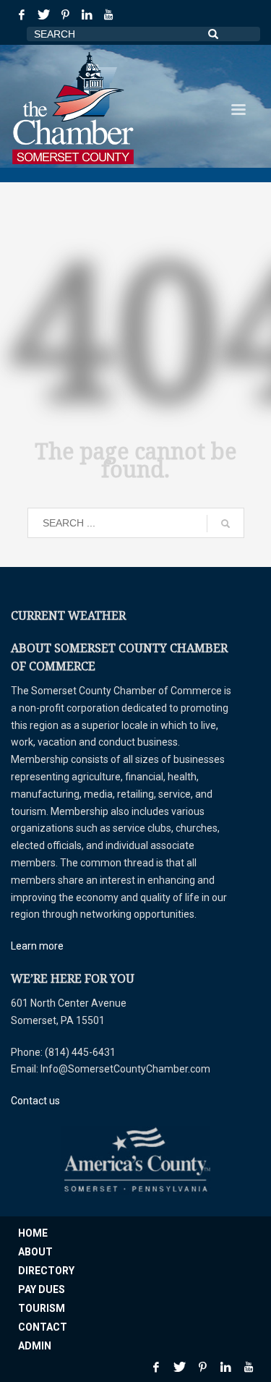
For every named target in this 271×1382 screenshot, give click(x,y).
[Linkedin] (87, 14)
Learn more (37, 946)
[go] (225, 523)
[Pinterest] (65, 14)
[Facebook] (22, 14)
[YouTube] (108, 14)
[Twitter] (43, 14)
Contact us (35, 1100)
